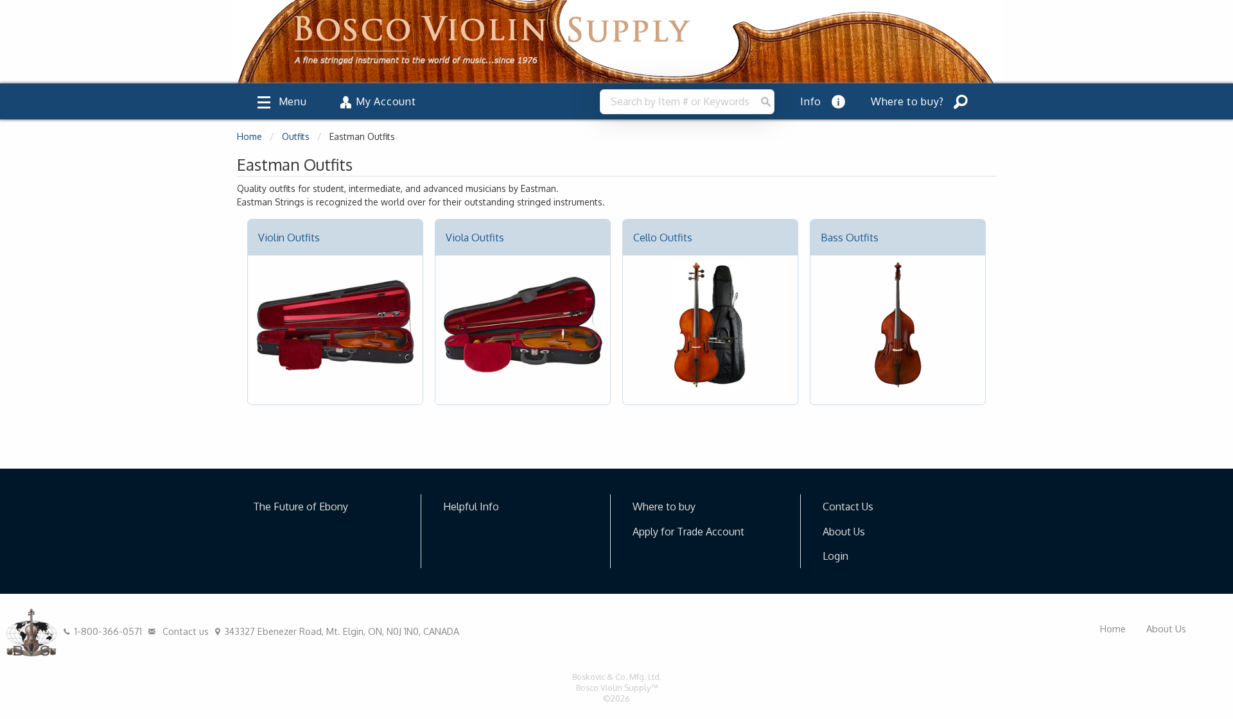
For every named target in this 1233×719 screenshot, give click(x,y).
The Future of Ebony (300, 506)
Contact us (184, 631)
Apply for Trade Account (688, 531)
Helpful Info (471, 506)
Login (835, 556)
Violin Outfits (289, 237)
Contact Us (848, 506)
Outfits (296, 136)
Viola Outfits (475, 237)
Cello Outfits (662, 237)
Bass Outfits (850, 237)
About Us (844, 531)
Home (249, 136)
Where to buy (664, 506)
